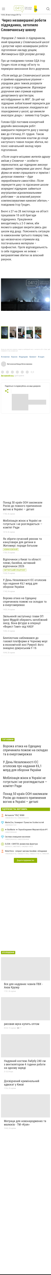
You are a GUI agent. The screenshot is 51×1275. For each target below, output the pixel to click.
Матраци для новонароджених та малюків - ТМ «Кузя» (25, 1122)
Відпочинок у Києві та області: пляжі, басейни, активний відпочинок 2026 (22, 563)
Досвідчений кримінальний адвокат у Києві (21, 1082)
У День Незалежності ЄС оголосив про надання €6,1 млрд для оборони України (24, 583)
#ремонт (32, 357)
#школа (14, 357)
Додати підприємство (25, 860)
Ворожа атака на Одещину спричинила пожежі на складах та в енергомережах (25, 601)
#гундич (41, 357)
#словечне (5, 357)
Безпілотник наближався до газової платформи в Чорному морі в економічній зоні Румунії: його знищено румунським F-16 (25, 643)
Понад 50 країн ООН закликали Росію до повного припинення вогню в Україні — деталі (22, 506)
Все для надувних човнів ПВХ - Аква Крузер (23, 985)
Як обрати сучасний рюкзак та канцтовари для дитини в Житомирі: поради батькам (22, 542)
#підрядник (23, 357)
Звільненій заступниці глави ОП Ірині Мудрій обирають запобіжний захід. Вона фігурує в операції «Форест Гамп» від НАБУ (25, 621)
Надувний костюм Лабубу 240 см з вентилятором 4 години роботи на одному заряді (25, 1064)
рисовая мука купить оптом (21, 1024)
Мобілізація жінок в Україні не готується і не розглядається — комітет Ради (22, 524)
